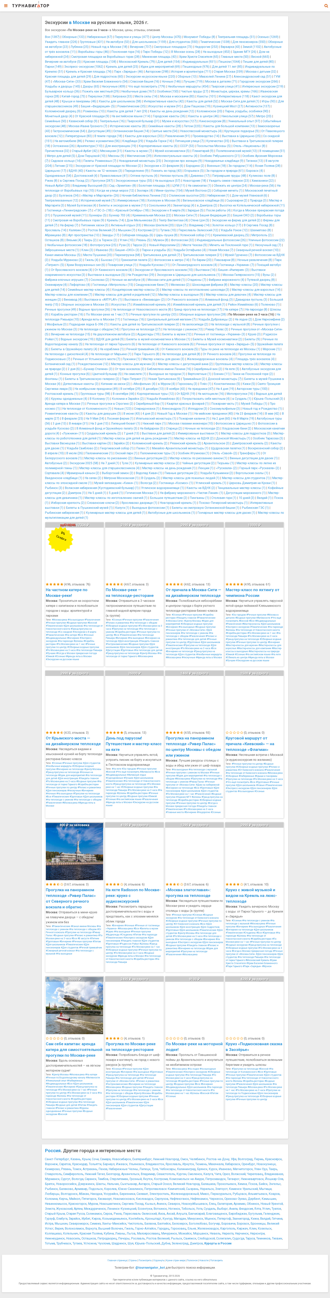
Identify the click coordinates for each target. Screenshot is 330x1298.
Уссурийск (111, 1194)
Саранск (90, 1179)
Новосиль (73, 1238)
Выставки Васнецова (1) (62, 443)
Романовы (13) (94, 111)
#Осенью (60, 656)
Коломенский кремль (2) (149, 443)
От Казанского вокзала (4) (113, 270)
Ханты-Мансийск (114, 1223)
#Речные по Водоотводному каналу (65, 1077)
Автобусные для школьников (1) (171, 513)
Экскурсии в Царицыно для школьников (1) (188, 275)
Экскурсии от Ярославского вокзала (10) (163, 270)
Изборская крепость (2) (68, 503)
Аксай (171, 1213)
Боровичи (228, 1223)
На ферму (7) (69, 225)
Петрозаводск (215, 1179)
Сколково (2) (100, 280)
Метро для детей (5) (61, 156)
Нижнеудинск (55, 1238)
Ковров (274, 1194)
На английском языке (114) (131, 116)
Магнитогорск (243, 1169)
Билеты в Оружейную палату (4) (74, 349)
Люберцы (52, 1194)
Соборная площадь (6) (137, 235)
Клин (252, 1228)
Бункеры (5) (98, 215)
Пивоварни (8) (224, 260)
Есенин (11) (222, 374)
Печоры (124, 1238)
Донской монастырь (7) (225, 379)
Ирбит (86, 1218)
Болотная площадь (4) (154, 185)
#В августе (83, 938)
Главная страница (117, 1260)
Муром (93, 1204)
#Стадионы (126, 934)
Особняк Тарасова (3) (268, 438)
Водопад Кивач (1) (149, 473)
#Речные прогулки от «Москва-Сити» (186, 630)
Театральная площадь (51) (236, 37)
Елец (212, 1204)
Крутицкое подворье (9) (241, 131)
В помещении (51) (272, 151)
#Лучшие (51, 653)
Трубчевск (63, 1243)
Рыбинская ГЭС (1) (255, 508)
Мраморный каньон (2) (82, 473)
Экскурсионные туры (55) (133, 180)
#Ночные (89, 635)
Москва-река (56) (261, 185)
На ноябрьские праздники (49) (96, 389)
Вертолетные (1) (199, 374)
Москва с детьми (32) (260, 71)
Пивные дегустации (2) (181, 473)
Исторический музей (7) (98, 200)
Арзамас (240, 1204)
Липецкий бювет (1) (125, 423)
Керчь (63, 1199)
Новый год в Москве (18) (109, 47)
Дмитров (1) (77, 493)
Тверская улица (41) (225, 86)
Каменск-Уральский (243, 1189)
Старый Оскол (161, 1184)
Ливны (120, 1233)
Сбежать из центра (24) (230, 185)
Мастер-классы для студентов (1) (246, 478)
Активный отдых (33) (126, 225)
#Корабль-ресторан (125, 632)
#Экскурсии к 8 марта (84, 632)
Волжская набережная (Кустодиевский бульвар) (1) (102, 488)
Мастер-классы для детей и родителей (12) (125, 294)
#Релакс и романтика (117, 622)
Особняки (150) (168, 91)
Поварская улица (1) (122, 265)
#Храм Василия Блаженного (261, 963)
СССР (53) (187, 146)
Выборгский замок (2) (117, 473)
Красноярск (273, 1159)
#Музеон (267, 966)
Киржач (242, 1228)
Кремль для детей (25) (122, 66)
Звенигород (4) (183, 205)
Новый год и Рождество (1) (262, 408)
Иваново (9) (104, 250)
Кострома (161, 1179)
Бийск (263, 1184)
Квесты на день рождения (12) (172, 111)
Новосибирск (121, 1159)
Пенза (103, 1169)
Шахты (101, 1184)
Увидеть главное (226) (61, 42)
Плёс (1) (205, 384)
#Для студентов (150, 647)
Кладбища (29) (132, 141)
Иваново (225, 1169)
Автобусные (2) (56, 463)
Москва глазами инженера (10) (190, 423)
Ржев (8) (51, 180)
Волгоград (245, 1159)
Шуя (130, 1243)
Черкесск (216, 1199)
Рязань (66, 1169)
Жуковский (64, 1209)
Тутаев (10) (168, 230)
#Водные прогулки (76, 622)
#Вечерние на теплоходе (179, 651)
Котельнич (70, 1233)
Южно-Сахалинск (130, 1189)
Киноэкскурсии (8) (212, 121)
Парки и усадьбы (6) (156, 250)
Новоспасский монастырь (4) (201, 131)
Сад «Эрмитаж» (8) (122, 185)
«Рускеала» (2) (226, 468)
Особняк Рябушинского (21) (220, 156)
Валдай (265, 1218)
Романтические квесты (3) (64, 413)
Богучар (214, 1223)
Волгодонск (69, 1194)
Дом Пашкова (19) (197, 106)
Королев (110, 1189)
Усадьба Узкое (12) (234, 230)
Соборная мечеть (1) (228, 190)
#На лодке (193, 1069)
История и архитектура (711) (191, 71)
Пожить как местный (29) (100, 91)
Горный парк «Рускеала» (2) (259, 468)
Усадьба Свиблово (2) (82, 448)
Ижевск (122, 1164)
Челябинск (197, 1159)
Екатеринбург (142, 1159)
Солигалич (223, 1238)
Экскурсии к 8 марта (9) (168, 210)
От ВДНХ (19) (185, 394)
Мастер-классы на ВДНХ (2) (194, 438)
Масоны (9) (116, 156)
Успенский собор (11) (195, 235)
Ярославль (173, 1164)
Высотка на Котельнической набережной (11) (252, 205)
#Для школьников (73, 626)
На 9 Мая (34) (95, 418)
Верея (59, 1228)
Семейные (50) (55, 121)
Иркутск (188, 1164)
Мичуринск (169, 1233)
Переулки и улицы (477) (132, 37)
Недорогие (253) (206, 47)
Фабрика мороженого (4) (226, 280)
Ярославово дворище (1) (139, 503)
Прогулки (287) (102, 180)
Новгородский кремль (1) (178, 503)
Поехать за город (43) (166, 171)
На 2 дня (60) (221, 418)
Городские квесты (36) (169, 116)
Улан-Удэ (260, 1169)
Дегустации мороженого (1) (246, 493)
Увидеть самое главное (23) (229, 180)
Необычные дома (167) (137, 91)
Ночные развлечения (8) (254, 260)
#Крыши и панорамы (266, 776)
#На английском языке (258, 654)
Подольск (96, 1189)
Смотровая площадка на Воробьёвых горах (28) (105, 57)
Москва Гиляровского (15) (241, 275)
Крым (86, 1159)
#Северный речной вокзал (60, 950)
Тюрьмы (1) (225, 463)
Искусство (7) (121, 304)
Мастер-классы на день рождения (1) (169, 468)
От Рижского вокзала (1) (185, 299)
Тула (155, 1169)
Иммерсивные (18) (131, 200)
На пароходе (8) (256, 309)
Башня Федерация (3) (215, 215)
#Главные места (175, 812)
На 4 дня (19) (225, 389)
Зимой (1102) (252, 47)
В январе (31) (78, 423)
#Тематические (54, 626)
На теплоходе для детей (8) (181, 354)
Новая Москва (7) (220, 250)
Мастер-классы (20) (244, 285)
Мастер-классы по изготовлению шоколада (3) (195, 289)
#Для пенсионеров (130, 647)
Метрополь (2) (261, 235)
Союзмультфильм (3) (225, 408)
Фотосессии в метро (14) (171, 260)
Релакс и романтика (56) (102, 141)
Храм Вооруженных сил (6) (85, 265)
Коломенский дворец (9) (63, 111)
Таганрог (233, 1179)
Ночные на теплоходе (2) (202, 428)
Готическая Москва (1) (141, 493)
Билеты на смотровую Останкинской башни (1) (205, 508)
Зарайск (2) (121, 443)
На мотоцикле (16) (211, 394)
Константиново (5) (227, 384)
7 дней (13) (131, 433)
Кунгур (167, 1218)
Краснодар (79, 1164)
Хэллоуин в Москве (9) (163, 200)
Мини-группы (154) (169, 190)
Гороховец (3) (187, 384)
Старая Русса (75, 1213)
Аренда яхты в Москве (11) (100, 319)
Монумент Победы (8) (199, 37)
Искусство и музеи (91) (164, 106)
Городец (163, 1228)
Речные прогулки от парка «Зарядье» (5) (225, 344)
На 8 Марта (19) (243, 418)
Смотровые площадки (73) (173, 47)
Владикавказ (273, 1174)
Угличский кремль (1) (210, 483)
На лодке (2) (243, 319)
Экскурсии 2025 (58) (83, 463)
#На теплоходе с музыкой (202, 769)
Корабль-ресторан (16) (67, 314)
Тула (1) (127, 463)
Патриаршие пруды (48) (229, 175)
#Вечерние (73, 638)
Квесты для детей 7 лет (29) (127, 111)
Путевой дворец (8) (261, 280)
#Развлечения (92, 619)
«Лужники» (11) (73, 433)
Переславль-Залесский (140, 1213)
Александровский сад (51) (252, 76)
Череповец (255, 1174)
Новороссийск (66, 1184)
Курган (181, 1174)
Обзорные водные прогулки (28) (202, 314)
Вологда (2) (148, 483)
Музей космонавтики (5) (172, 151)
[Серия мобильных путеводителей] (30, 5)
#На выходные (76, 619)
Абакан (84, 1194)
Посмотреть (145, 1260)
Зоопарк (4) (145, 190)
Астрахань (90, 1169)
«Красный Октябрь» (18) (131, 210)
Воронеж (51, 1164)
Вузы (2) (268, 275)
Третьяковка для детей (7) (161, 255)
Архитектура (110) (90, 146)
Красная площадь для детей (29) (68, 76)
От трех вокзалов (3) (129, 369)
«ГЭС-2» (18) (103, 210)
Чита (217, 1174)
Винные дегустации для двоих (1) (254, 458)
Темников (263, 1238)
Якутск (148, 1179)
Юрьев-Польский (147, 1243)
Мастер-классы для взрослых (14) (256, 289)
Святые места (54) (164, 131)
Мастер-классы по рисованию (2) (108, 458)
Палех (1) (142, 448)
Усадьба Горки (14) (159, 141)
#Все (80, 635)
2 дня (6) (74, 369)
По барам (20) (202, 260)
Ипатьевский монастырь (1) (156, 418)
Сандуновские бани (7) (152, 285)
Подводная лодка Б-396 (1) (88, 324)
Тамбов (103, 1179)
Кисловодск (144, 1199)
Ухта (199, 1209)
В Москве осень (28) (185, 52)
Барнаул (109, 1164)
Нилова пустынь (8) (174, 175)
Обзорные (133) (73, 37)
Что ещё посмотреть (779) (146, 86)
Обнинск (253, 1204)
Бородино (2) (195, 166)
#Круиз (109, 931)
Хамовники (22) (263, 180)
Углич (266, 1209)
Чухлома (104, 1243)
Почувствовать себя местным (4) (206, 399)
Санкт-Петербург (57, 1159)
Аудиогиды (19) (148, 334)
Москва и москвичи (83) (177, 96)
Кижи (255, 1218)
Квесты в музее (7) (138, 151)
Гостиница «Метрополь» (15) (112, 285)
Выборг (222, 1209)
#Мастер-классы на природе (264, 651)
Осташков (89, 1238)
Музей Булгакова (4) (81, 205)
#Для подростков (210, 927)
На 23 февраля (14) (249, 413)
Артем (78, 1209)
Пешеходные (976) (195, 66)
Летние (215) (63, 166)
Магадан (180, 1218)
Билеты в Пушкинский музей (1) (89, 508)
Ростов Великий (158, 1238)
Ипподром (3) (197, 408)
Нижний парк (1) (154, 423)
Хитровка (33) (122, 96)
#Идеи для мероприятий (71, 775)
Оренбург (248, 1164)
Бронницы (258, 1223)
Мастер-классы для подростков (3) (246, 433)
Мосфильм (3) (57, 324)
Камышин (269, 1199)
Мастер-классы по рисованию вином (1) (198, 458)
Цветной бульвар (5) (107, 374)
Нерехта (228, 1233)
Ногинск (174, 1209)
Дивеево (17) (200, 175)
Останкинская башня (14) (131, 131)
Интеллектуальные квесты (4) (175, 156)
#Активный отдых (136, 775)
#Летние (94, 938)
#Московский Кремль (257, 960)
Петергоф (224, 1218)
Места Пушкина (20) (97, 255)
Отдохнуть (158, 1260)
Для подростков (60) (108, 76)
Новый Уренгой (271, 1204)
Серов (107, 1213)
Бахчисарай (196, 1213)
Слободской (206, 1238)
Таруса (250, 1238)
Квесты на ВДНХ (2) (200, 488)
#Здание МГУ (183, 797)
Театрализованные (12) (61, 200)
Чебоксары (167, 1169)
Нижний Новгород (166, 1159)
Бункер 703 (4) (119, 215)
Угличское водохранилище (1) (162, 488)
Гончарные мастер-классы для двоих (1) (226, 513)
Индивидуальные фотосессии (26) (221, 240)
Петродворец (107, 1238)
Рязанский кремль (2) (185, 443)
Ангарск (144, 1184)
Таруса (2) (139, 245)
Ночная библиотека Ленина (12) (143, 195)
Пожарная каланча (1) (194, 418)
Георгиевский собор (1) (117, 448)
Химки (242, 1184)
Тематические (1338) (215, 42)
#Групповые (127, 650)
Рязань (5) (143, 240)
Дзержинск (86, 1184)
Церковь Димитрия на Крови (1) (252, 483)
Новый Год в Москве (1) (174, 413)
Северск (174, 1204)
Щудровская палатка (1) (228, 448)
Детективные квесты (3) (81, 384)
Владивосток (155, 1164)
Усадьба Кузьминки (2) (216, 473)
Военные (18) (216, 166)
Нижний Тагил (95, 1174)
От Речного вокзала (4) (219, 354)
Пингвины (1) (199, 498)
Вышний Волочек (110, 1228)
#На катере (71, 635)
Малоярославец (148, 1233)
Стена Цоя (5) (199, 220)
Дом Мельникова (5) (141, 220)
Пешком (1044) (229, 61)
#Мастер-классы (251, 624)
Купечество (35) (217, 141)
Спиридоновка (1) (146, 408)
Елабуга (61, 1218)
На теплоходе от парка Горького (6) (110, 344)
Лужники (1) (131, 359)
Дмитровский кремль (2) (250, 443)
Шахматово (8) (260, 230)
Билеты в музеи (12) (177, 334)
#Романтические (55, 635)
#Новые (260, 785)
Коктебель (136, 1218)
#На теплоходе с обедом (143, 622)
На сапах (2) (93, 478)
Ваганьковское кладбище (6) (203, 200)
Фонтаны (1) (53, 379)
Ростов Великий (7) (101, 230)
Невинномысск (56, 1204)
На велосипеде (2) (195, 324)
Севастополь (166, 1174)
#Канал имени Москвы (83, 926)
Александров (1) (173, 408)
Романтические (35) (131, 106)
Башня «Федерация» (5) (98, 106)
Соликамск (94, 1213)
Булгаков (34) (69, 195)
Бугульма (255, 1213)
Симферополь (73, 1174)
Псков (252, 1184)
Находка (96, 1194)
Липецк (144, 1169)
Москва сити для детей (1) (166, 280)
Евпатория (224, 1204)
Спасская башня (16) (144, 81)
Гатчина (277, 1218)
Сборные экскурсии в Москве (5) (85, 304)
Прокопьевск (226, 1184)
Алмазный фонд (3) (219, 299)
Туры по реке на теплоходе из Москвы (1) (230, 349)
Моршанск (200, 1233)
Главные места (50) (235, 57)
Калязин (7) (77, 230)
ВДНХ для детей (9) (110, 339)
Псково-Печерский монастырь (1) (223, 503)
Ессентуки (145, 1209)
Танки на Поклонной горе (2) (252, 374)
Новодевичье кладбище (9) (223, 161)
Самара (105, 1159)
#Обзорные (232, 776)
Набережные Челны (123, 1169)
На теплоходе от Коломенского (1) (86, 408)
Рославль (138, 1238)
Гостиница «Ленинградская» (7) (69, 210)
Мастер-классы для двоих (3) (163, 359)
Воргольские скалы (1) (251, 473)
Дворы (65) (91, 86)
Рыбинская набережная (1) (64, 513)
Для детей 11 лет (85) (227, 66)
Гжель (129, 1228)
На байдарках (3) (151, 428)
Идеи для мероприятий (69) (160, 66)
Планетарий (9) (203, 151)
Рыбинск (51, 1189)
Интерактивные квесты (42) (164, 101)
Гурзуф (50, 1218)
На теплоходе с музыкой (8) (230, 324)
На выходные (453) (216, 52)
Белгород (113, 1174)
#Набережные (246, 776)
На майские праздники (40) (213, 413)
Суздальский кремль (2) (104, 433)
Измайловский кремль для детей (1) (199, 304)
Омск (184, 1159)
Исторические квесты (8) (128, 126)
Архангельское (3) (217, 443)
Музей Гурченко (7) (238, 255)
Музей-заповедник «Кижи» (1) (116, 483)
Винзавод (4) (73, 299)
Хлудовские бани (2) (236, 428)
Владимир (148, 1174)
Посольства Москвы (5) (214, 146)
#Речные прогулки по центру (251, 642)
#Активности (263, 617)
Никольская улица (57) (237, 116)
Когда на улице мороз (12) (115, 190)
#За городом (239, 614)
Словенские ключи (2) (103, 503)
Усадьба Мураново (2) (66, 260)
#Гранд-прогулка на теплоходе (122, 653)
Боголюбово (198, 1223)
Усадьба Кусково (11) (154, 265)
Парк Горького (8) (146, 354)
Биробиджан (238, 1213)
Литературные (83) (78, 136)
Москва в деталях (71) (221, 81)
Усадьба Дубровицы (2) (215, 319)
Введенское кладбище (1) (63, 478)
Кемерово (52, 1169)
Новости (204, 1260)
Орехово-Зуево (235, 1199)
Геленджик (271, 1213)
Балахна (150, 1223)
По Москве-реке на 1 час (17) (107, 314)
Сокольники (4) (160, 205)
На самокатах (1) (199, 185)
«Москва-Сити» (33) (67, 81)
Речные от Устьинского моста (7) (96, 359)
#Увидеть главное (149, 641)
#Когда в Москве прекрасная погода (76, 653)
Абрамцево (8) (55, 235)
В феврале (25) (72, 418)
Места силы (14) (146, 96)
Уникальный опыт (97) (244, 121)
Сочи (95, 1159)
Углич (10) (127, 240)
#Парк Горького (234, 966)
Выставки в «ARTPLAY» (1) (103, 299)
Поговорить (216, 1260)
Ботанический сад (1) (60, 364)
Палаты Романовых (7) (99, 161)
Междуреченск (95, 1209)
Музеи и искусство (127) (179, 121)
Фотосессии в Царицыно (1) (235, 423)
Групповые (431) (92, 42)
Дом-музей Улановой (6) (249, 195)
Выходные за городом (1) (167, 374)
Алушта (181, 1213)
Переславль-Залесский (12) (198, 230)
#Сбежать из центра (236, 657)
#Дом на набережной (207, 784)
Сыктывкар (128, 1184)
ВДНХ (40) (76, 171)
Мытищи (265, 1189)
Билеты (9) (252, 339)
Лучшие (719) (193, 81)
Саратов (65, 1164)
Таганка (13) (254, 161)
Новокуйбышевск (194, 1204)
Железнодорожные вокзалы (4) (210, 359)
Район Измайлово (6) (243, 304)
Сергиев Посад (133, 1204)
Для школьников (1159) (149, 42)
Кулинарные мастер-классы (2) (157, 463)
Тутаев (77, 1243)
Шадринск (119, 1243)
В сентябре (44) (123, 394)
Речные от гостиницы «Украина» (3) (219, 334)
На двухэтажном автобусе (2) (114, 334)
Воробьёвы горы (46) (93, 52)
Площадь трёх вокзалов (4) (255, 359)
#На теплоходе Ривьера (89, 650)
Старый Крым (55, 1213)
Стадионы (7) (196, 280)
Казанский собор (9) (83, 121)
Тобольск (188, 1209)
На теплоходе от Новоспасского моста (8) (141, 309)
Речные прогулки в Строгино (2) (110, 403)
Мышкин (61, 1223)
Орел (226, 1174)
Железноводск (208, 1228)
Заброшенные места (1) (62, 250)
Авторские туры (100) (252, 389)
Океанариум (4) (56, 285)
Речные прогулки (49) (60, 309)
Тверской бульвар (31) (143, 121)
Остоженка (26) (64, 146)
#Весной (92, 622)
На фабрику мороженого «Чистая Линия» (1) (191, 493)
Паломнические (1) (99, 453)
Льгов (131, 1233)
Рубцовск (240, 1194)
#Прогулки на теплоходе (125, 629)
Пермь (259, 1159)
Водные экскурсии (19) (77, 339)
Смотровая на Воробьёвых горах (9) (78, 220)
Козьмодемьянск (114, 1218)
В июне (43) (131, 413)
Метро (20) (263, 116)
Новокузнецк (266, 1164)
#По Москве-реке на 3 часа (61, 650)
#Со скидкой (65, 632)
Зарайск (74, 1218)
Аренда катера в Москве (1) (65, 403)
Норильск (207, 1189)
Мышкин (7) (126, 230)
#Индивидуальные (56, 638)
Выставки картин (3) (96, 443)
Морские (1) (271, 349)
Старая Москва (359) (228, 71)
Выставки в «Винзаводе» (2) (144, 299)
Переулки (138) (99, 96)
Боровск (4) (254, 171)
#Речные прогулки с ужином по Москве (187, 772)
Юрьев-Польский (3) (268, 399)
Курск (213, 1169)
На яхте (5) (232, 369)
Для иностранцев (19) (120, 146)
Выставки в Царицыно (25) (241, 136)
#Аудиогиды (113, 934)
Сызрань (192, 1189)
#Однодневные (114, 778)
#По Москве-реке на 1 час (70, 644)
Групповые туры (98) (95, 394)
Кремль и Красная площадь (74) (89, 71)
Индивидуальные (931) (199, 61)
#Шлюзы (78, 641)
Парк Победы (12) (156, 52)
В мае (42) (272, 413)
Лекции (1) (206, 468)
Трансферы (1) (249, 453)
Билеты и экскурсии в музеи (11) (122, 205)
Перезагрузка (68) (127, 255)
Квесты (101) (206, 96)
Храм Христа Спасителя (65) (198, 57)
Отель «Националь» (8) (249, 146)
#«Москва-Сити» (175, 621)
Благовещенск (216, 1213)
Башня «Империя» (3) (233, 270)
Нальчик (113, 1184)
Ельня (192, 1228)
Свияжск (190, 1238)
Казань (75, 1159)
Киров (96, 1218)
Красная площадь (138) (99, 61)
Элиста (50, 1209)
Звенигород (240, 1218)
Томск (77, 1169)
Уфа (233, 1159)
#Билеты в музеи (149, 928)
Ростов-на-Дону (218, 1159)
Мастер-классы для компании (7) (68, 294)
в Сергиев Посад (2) (74, 180)
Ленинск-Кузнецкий (121, 1209)
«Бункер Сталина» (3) (97, 369)
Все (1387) (52, 37)
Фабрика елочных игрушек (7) (66, 280)
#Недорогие (203, 812)
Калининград (186, 1169)
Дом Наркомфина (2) (270, 319)
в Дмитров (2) (207, 205)
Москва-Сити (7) (185, 215)
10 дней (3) (246, 498)
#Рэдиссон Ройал (129, 943)
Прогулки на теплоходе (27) (141, 329)
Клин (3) (87, 250)
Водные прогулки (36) (94, 309)
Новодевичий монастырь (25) (140, 161)
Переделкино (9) (137, 171)
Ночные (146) (171, 81)
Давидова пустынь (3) (251, 299)
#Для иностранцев (128, 641)
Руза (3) (124, 245)
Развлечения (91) (177, 136)
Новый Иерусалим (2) (164, 245)
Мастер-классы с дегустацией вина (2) (185, 364)
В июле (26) (74, 453)
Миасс (204, 1194)
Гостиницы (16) (134, 319)
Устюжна (89, 1243)
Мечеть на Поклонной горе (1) (230, 245)
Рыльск (176, 1238)
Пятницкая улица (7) (189, 141)
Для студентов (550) (183, 42)
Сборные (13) (187, 76)
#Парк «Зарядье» (252, 966)
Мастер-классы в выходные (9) (180, 294)
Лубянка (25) (79, 47)
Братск (50, 1184)
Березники (127, 1194)
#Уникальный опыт (56, 1080)
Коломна (51, 1199)
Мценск (210, 1218)
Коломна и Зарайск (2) (128, 399)
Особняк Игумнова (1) (193, 453)
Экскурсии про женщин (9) (183, 161)
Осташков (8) (54, 240)
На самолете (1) (135, 374)
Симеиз (95, 1223)
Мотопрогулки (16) (239, 394)
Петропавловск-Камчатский (164, 1189)
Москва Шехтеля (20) (159, 225)
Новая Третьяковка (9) (164, 379)
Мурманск (52, 1179)
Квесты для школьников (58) (120, 101)
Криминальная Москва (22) (151, 215)
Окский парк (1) (126, 453)
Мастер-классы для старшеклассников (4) (109, 468)
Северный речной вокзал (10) (257, 250)
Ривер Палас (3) (216, 329)
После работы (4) (218, 210)
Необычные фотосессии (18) (67, 245)
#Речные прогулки (56, 622)
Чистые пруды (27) (194, 91)
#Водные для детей (66, 1105)
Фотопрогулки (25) (103, 245)
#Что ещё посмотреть (127, 772)
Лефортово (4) (79, 285)
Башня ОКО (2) (243, 215)
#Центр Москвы (148, 653)
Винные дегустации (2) (150, 458)
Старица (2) (174, 428)
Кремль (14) (115, 220)
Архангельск (130, 1174)
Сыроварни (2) (236, 200)
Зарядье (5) (195, 210)
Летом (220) (192, 126)
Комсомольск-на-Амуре (186, 1179)
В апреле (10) (54, 453)
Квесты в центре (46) (203, 116)
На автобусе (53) (117, 42)
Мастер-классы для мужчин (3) (133, 364)
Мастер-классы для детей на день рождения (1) (137, 438)
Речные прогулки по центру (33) (153, 314)
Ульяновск (136, 1164)
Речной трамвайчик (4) (142, 349)
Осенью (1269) (267, 37)
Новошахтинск (110, 1204)
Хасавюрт (105, 1199)
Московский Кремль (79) (137, 61)
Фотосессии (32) (182, 240)
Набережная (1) (218, 195)
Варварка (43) (230, 47)
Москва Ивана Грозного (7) (87, 126)
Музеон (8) (160, 240)
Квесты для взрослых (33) (144, 136)
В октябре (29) (130, 389)
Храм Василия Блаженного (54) (105, 81)
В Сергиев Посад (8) (258, 225)
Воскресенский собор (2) (265, 448)
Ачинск (162, 1204)
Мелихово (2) (180, 285)
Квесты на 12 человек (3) (104, 171)
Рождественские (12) (93, 364)
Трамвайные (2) (194, 379)
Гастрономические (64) (69, 131)
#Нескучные (188, 657)
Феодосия (246, 1209)
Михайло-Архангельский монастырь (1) (180, 448)
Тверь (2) (90, 240)
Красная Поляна (90, 1233)
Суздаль (210, 1209)
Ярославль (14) (55, 230)
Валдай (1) (264, 498)
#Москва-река (59, 619)
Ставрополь (53, 1174)
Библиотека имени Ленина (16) (169, 369)
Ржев (118, 1213)
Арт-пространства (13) (83, 235)
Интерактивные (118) (233, 96)
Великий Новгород (186, 1184)
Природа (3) (258, 200)
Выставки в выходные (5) (106, 275)
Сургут (65, 1179)
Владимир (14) (199, 225)
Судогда (238, 1238)
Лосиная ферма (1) (120, 418)
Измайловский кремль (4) (152, 304)
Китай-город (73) (73, 96)
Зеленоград (180, 1243)
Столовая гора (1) (223, 498)
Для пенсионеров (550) (249, 42)
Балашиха (208, 1184)
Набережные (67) (99, 37)
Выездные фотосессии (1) (150, 508)
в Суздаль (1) (241, 399)
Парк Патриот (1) (134, 379)
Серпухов (161, 1199)
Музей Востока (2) (198, 190)
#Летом (97, 941)
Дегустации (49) (99, 131)
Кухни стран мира (175, 1260)
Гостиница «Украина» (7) (236, 265)
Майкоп (74, 1199)
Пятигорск (89, 1199)
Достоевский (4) (85, 175)
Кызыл (150, 1204)
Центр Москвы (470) (166, 37)
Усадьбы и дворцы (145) (62, 86)
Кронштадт (153, 1218)
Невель (215, 1233)
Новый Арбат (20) (57, 185)
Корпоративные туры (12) (155, 394)
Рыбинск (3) (53, 488)
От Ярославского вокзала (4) (71, 270)
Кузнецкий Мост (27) (228, 106)
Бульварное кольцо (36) (62, 91)
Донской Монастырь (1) (233, 438)
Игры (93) (269, 101)
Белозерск (180, 1223)
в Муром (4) (166, 384)
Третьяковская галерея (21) (202, 255)
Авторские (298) (157, 71)
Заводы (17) (110, 235)
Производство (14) (205, 136)
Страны (133, 1260)
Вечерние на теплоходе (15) (70, 334)
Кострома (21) (148, 230)
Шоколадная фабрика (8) (209, 285)
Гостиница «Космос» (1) (176, 483)
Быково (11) (110, 260)
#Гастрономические (117, 644)
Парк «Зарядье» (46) (128, 71)
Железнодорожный (185, 1194)
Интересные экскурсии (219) (262, 86)
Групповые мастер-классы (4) (236, 364)
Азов (161, 1213)
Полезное (192, 1260)
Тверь (273, 1169)
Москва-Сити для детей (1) (240, 101)
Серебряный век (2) (208, 369)
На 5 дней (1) (97, 493)
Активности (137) (257, 106)
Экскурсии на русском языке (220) (150, 76)
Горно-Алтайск (145, 1228)
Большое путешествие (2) (168, 498)
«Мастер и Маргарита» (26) (100, 195)
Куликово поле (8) (262, 175)
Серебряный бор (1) (150, 403)
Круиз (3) (254, 334)
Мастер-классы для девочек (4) (228, 294)
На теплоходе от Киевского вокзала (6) (166, 344)
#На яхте (276, 654)
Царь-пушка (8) (167, 235)
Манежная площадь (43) (159, 57)
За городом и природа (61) (225, 171)
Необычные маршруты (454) (188, 86)
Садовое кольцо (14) (66, 161)
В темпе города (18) (108, 136)
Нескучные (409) (113, 86)
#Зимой (50, 656)
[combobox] (326, 4)
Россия (53, 1150)
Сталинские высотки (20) (187, 195)
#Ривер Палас (196, 781)
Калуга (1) (122, 508)
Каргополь (227, 1228)
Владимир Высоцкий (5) (89, 185)
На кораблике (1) (112, 349)
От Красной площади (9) (92, 116)
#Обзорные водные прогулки (83, 647)
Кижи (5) (249, 384)
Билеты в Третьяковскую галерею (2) (92, 379)
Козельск (265, 1228)
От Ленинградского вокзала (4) (194, 265)
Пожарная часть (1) (225, 403)
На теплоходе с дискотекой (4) (66, 354)
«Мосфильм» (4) (143, 384)
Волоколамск (74, 1228)
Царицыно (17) (55, 171)
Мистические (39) (139, 156)
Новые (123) (123, 408)
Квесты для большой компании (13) (229, 126)
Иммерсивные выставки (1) (198, 433)
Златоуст (221, 1189)
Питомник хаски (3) (94, 225)
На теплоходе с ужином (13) (183, 329)
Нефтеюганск (179, 1199)
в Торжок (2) (108, 240)
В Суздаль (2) (150, 478)
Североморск (79, 1223)
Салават (142, 1194)
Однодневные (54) (58, 175)
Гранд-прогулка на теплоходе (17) (198, 309)
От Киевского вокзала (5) (179, 349)
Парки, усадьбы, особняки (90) (246, 111)
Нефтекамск (199, 1199)
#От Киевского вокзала (251, 770)
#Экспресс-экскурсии (238, 627)
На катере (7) (233, 309)
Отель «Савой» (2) (224, 453)
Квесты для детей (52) (202, 101)
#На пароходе (65, 641)
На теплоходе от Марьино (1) (111, 354)
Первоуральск (220, 1194)
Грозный (135, 1179)
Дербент (254, 1199)
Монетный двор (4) (58, 116)
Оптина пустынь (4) (144, 175)
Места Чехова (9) (194, 245)
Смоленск (195, 1174)
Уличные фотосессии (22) (266, 240)
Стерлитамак (119, 1179)
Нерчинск (242, 1233)
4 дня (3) (148, 413)
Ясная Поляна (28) (268, 166)
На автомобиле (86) (68, 141)
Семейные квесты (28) (164, 126)
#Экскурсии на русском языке (62, 659)
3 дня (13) (59, 423)
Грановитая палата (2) (136, 260)
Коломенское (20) (209, 111)
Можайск (185, 1233)
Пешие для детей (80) (258, 61)
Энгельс (275, 1184)
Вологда (77, 1179)
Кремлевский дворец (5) (231, 235)
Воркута (91, 1228)
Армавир (80, 1189)
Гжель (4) (91, 260)
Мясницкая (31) (111, 151)
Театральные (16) (112, 121)
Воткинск (160, 1209)
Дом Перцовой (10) (92, 156)
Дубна (165, 1243)
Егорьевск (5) (194, 171)
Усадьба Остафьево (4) (189, 250)
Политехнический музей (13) (236, 151)
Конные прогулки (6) (75, 374)
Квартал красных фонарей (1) (188, 403)
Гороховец (178, 1228)
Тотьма (50, 1243)
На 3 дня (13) (99, 423)
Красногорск (77, 1204)
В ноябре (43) (175, 389)
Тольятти (95, 1164)
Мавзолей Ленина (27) (215, 76)
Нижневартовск (252, 1179)
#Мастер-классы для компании (254, 648)
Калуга (208, 1174)
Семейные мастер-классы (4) (89, 289)
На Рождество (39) (140, 275)
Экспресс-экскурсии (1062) (83, 66)
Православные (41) (114, 175)
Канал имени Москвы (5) (63, 255)
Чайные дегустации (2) (198, 463)
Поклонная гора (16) (125, 52)
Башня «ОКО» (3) (127, 250)
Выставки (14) (205, 270)
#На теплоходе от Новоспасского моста (258, 630)
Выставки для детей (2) (158, 433)
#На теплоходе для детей (148, 650)
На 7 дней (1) (110, 463)
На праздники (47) (201, 389)
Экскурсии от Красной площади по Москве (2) (108, 166)
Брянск (202, 1169)
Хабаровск (232, 1164)
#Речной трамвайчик (90, 947)
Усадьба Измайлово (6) (163, 399)
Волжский (238, 1174)
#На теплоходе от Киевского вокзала (246, 773)
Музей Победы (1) (254, 403)
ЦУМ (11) (178, 185)
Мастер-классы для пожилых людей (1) (191, 478)
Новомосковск (124, 1199)
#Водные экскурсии (237, 945)
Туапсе (276, 1209)
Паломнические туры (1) (157, 453)
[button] (326, 6)
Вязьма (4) (73, 240)
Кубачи (109, 1233)
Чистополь (135, 1223)
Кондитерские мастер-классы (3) (135, 289)
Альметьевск (257, 1194)
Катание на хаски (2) (115, 384)
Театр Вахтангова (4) (173, 220)
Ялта (257, 1209)
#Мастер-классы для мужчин (242, 645)
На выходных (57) (167, 180)
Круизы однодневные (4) (69, 399)
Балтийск (164, 1223)
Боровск (243, 1223)
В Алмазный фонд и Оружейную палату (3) (106, 428)
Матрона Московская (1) (121, 478)
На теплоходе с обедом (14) (99, 329)
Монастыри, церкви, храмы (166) (234, 91)
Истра (49, 1223)
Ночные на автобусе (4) (128, 280)
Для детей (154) (168, 61)
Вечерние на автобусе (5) (63, 61)
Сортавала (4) (54, 473)
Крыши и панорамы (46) (79, 101)
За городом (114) (240, 166)
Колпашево (53, 1233)
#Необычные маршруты (209, 654)
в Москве (79, 22)
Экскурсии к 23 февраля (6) (163, 166)
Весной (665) (260, 57)
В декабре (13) (153, 389)
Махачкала (216, 1164)
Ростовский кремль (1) (61, 394)
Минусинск (195, 1218)
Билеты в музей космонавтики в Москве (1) (158, 339)
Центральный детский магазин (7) (171, 319)
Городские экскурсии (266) (258, 81)
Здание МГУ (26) (244, 52)
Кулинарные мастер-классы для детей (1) (116, 513)
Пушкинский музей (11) (70, 215)
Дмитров (196, 1243)
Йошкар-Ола (274, 1179)
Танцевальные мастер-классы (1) (241, 488)
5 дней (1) (116, 493)
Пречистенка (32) (57, 151)
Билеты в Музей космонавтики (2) (217, 339)
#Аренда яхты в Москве (79, 656)
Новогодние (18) (194, 180)
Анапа (233, 1209)
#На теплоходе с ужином (194, 633)
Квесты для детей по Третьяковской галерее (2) (144, 324)
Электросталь (159, 1194)
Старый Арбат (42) (85, 151)
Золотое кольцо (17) (226, 225)
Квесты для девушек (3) (103, 413)
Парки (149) (53, 66)
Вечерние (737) (140, 47)
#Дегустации (113, 650)
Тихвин (277, 1238)
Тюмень (201, 1164)
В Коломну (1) (99, 399)
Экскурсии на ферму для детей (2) (236, 220)
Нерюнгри (257, 1233)
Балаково (66, 1189)
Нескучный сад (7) (268, 245)
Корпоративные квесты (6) (158, 146)
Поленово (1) (270, 304)
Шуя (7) (181, 225)
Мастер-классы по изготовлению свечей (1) (115, 498)
